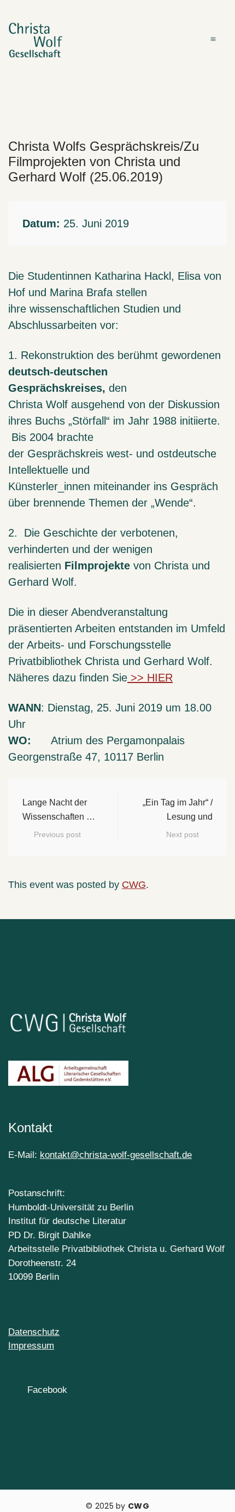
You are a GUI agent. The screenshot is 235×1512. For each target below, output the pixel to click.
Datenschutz (34, 1332)
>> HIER (150, 678)
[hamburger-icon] (214, 40)
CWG (134, 884)
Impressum (31, 1345)
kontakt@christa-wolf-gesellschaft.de (116, 1155)
